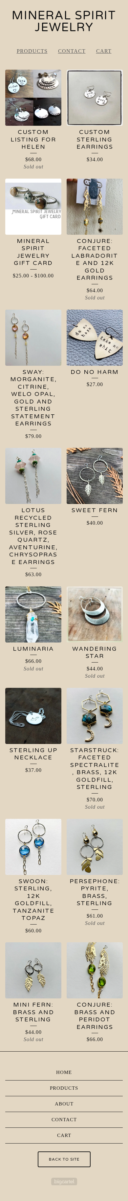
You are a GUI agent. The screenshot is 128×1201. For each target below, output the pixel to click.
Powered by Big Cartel (64, 1181)
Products (32, 51)
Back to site (64, 1159)
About (64, 1103)
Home (64, 1072)
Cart (104, 51)
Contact (72, 51)
